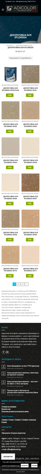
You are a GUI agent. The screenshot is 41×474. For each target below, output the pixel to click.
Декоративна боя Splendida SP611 (30, 270)
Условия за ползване (9, 407)
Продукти (20, 458)
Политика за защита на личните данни (15, 411)
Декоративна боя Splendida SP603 (30, 125)
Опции (34, 465)
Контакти (34, 458)
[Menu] (3, 9)
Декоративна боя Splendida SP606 (10, 198)
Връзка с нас (6, 409)
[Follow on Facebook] (3, 352)
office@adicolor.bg (14, 449)
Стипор (11, 420)
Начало (9, 46)
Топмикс (18, 420)
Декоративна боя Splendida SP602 (10, 125)
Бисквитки (8, 457)
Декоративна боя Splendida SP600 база (10, 89)
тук (18, 466)
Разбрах (24, 465)
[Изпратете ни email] (7, 352)
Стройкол (25, 420)
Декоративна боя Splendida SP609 (30, 234)
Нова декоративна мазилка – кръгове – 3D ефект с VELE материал (23, 383)
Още (9, 95)
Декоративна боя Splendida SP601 (30, 89)
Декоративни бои (24, 46)
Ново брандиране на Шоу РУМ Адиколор (23, 366)
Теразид (5, 420)
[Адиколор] (22, 9)
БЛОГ (27, 458)
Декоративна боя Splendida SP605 (30, 161)
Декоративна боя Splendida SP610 (10, 270)
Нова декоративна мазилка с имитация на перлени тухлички (22, 374)
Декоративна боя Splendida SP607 (30, 198)
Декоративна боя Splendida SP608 (10, 234)
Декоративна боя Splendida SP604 (10, 161)
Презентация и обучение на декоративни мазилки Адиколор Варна (22, 391)
